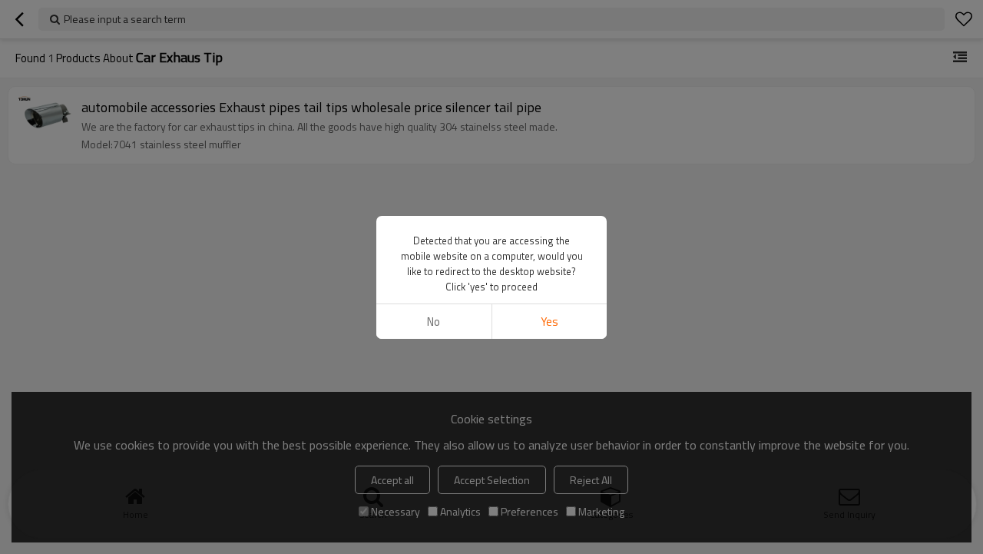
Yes (549, 321)
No (433, 321)
